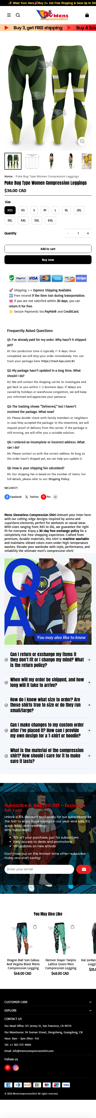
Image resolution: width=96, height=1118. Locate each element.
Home (8, 176)
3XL (9, 220)
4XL (23, 220)
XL (66, 210)
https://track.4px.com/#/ (58, 361)
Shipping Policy (58, 479)
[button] (8, 15)
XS (23, 210)
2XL (79, 210)
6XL (50, 220)
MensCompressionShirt (25, 1093)
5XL (36, 220)
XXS (10, 210)
